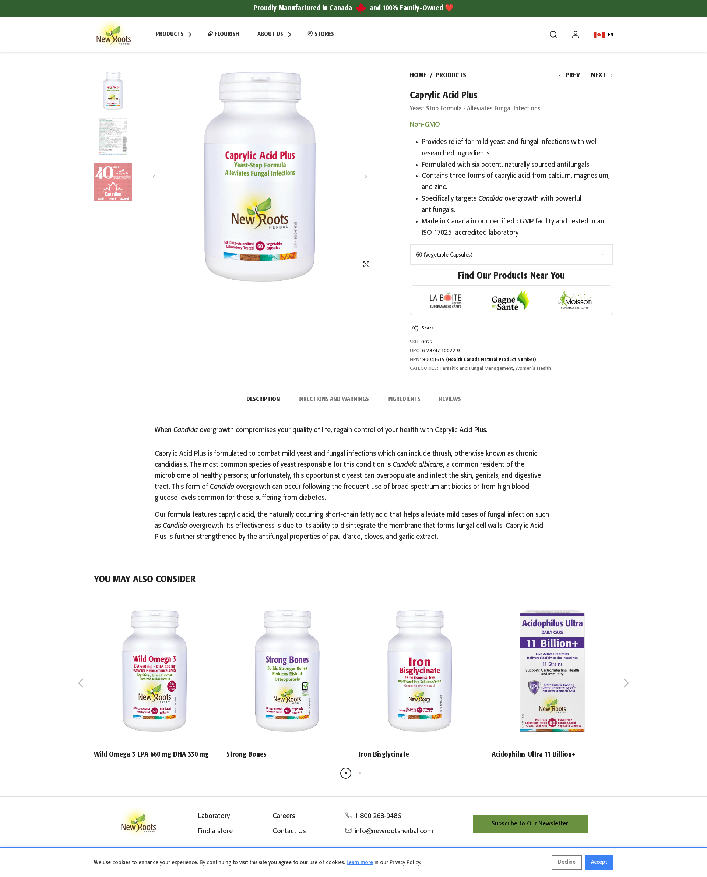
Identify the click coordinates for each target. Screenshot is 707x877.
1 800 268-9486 (378, 816)
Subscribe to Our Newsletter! (531, 824)
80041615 (479, 359)
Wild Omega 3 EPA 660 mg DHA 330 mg (151, 754)
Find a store (215, 831)
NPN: (415, 359)
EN (610, 35)
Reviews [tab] (450, 399)
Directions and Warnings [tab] (333, 399)
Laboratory (214, 816)
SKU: (415, 342)
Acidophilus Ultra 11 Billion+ (534, 754)
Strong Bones (246, 754)
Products (451, 75)
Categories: (424, 368)
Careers (283, 816)
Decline (567, 862)
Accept (599, 862)
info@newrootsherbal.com (394, 831)
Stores (323, 34)
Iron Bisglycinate (384, 754)
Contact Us (289, 831)
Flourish (226, 34)
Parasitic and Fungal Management (476, 368)
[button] (365, 177)
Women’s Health (533, 368)
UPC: (415, 351)
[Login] (575, 34)
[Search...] (553, 34)
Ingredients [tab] (404, 399)
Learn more (360, 862)
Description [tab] (263, 399)
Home (418, 75)
